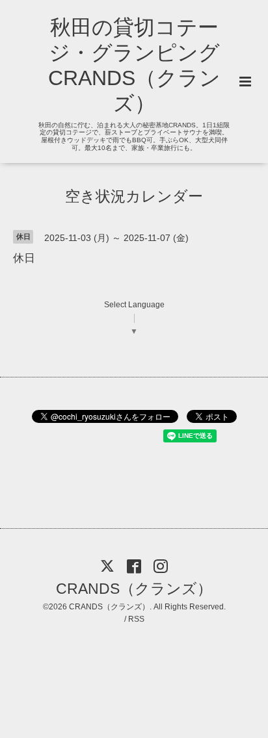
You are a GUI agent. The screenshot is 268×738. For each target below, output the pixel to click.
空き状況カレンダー (134, 196)
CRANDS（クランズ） (134, 589)
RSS (136, 619)
